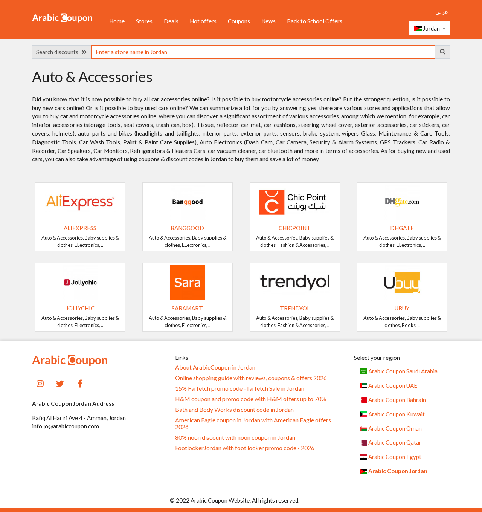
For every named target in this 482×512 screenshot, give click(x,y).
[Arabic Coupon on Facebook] (80, 383)
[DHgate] (402, 201)
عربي (441, 11)
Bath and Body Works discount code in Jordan (234, 409)
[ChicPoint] (294, 201)
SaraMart (187, 308)
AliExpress (80, 228)
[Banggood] (187, 201)
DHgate (402, 228)
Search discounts (59, 52)
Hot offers (203, 21)
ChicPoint (295, 228)
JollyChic (80, 308)
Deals (171, 21)
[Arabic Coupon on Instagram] (40, 383)
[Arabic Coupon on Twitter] (60, 383)
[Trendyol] (294, 281)
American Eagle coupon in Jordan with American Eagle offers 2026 (253, 423)
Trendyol (295, 308)
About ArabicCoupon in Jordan (215, 367)
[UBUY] (402, 281)
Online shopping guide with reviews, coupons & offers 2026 (251, 377)
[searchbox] (263, 52)
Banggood (187, 228)
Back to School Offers (314, 21)
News (268, 21)
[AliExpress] (80, 201)
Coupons (239, 21)
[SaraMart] (187, 281)
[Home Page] (62, 17)
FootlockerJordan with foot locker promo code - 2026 (244, 448)
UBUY (402, 308)
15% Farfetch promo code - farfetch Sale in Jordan (239, 388)
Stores (144, 21)
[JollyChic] (80, 281)
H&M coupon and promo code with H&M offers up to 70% (250, 399)
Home (117, 21)
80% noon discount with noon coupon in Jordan (235, 437)
